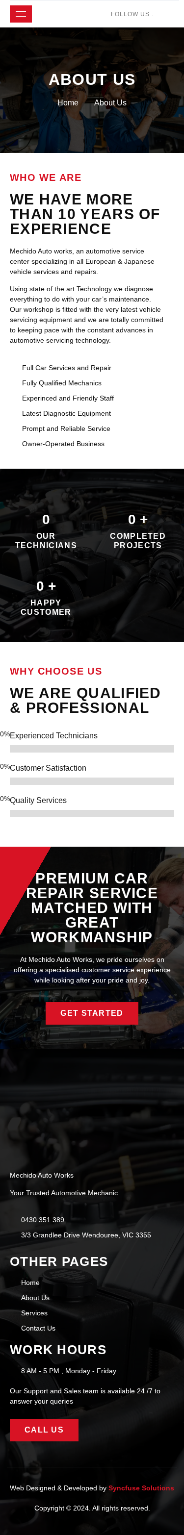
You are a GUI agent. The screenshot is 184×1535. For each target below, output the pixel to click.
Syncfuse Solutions (141, 1488)
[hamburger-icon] (21, 14)
